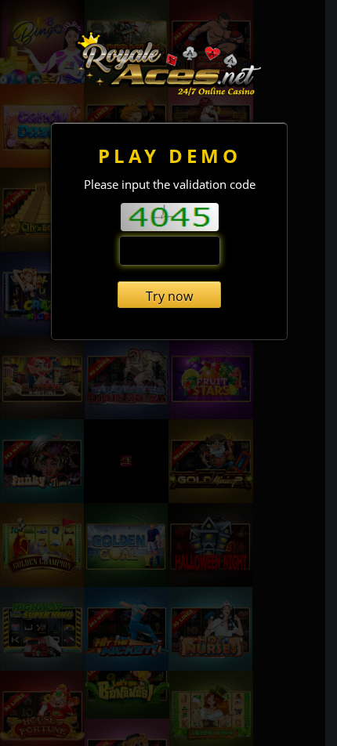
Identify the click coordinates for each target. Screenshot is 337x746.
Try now (169, 296)
